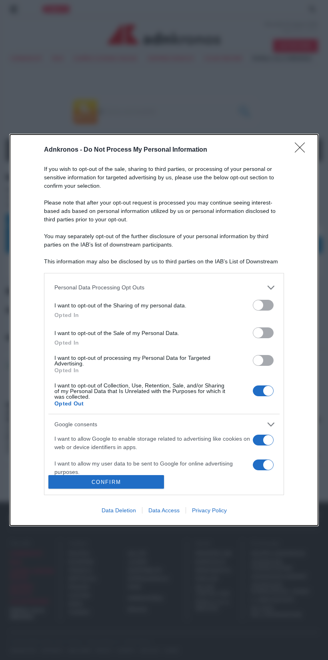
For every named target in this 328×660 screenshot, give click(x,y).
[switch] (263, 305)
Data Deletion (119, 510)
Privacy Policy (209, 510)
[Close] (302, 150)
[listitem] (164, 287)
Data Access (164, 510)
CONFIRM (106, 482)
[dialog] (164, 330)
